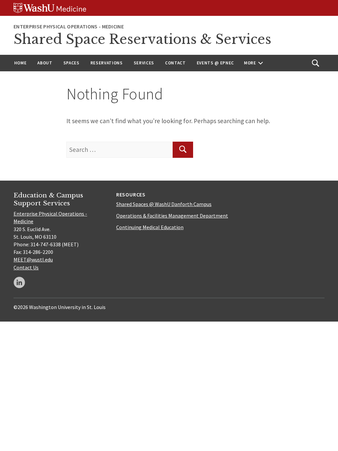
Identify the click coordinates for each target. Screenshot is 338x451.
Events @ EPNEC (215, 63)
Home (20, 63)
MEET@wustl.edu (33, 259)
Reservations (106, 63)
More (250, 63)
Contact (175, 63)
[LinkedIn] (19, 282)
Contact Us (26, 267)
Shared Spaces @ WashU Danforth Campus (164, 204)
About (44, 63)
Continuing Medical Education (150, 227)
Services (144, 63)
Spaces (71, 63)
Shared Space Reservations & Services (142, 39)
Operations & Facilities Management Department (172, 215)
